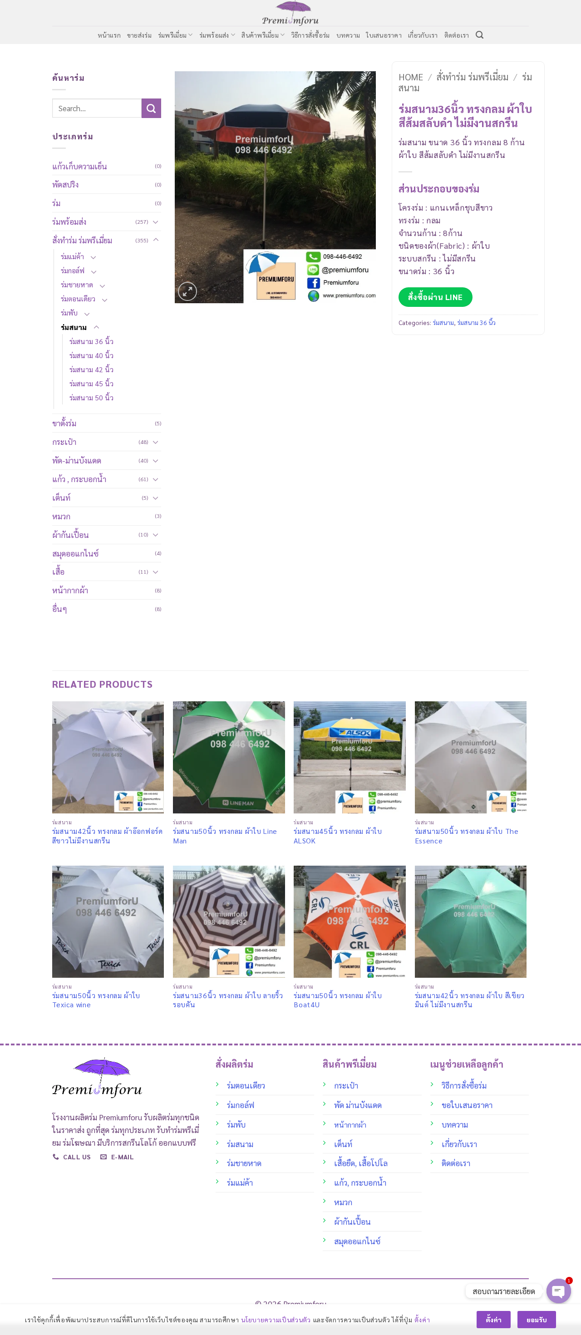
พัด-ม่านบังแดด (76, 460)
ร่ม (56, 202)
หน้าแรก (109, 35)
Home (411, 77)
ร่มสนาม (74, 327)
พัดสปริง (65, 184)
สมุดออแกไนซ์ (75, 553)
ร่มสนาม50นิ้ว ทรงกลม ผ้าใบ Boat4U (338, 1000)
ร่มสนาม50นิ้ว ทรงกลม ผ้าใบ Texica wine (96, 1000)
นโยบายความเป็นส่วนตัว (276, 1319)
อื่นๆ (59, 608)
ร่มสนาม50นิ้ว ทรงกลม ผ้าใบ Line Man (225, 836)
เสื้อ (58, 571)
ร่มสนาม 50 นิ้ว (91, 397)
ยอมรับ (537, 1319)
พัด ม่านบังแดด (358, 1104)
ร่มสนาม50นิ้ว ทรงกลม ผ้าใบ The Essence (467, 836)
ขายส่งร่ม (139, 35)
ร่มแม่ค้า (72, 256)
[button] (187, 291)
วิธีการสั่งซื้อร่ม (310, 35)
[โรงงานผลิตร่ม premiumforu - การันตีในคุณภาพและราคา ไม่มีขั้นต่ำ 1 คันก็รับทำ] (291, 13)
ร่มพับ (69, 312)
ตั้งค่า (422, 1319)
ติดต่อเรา (456, 35)
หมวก (61, 516)
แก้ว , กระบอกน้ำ (79, 478)
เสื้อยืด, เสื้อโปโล (361, 1163)
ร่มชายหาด (77, 284)
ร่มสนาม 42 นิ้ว (91, 369)
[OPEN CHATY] (559, 1291)
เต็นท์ (61, 497)
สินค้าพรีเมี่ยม (260, 35)
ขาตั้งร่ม (64, 423)
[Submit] (151, 108)
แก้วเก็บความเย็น (79, 166)
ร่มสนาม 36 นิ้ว (91, 341)
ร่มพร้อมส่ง (214, 35)
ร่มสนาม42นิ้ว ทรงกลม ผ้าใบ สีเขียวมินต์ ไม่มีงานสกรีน (470, 1000)
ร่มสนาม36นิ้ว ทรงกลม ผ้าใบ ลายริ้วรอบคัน (228, 1000)
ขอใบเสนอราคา (467, 1104)
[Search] (479, 35)
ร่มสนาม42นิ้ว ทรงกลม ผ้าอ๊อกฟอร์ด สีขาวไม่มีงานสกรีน (107, 836)
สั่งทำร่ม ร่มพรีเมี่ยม (82, 240)
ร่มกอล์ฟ (72, 270)
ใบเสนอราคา (384, 35)
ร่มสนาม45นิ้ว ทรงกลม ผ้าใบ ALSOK (338, 836)
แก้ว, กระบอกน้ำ (360, 1182)
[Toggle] (155, 221)
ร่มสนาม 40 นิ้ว (91, 355)
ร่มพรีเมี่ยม (172, 35)
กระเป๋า (64, 441)
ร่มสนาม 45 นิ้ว (91, 383)
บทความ (348, 35)
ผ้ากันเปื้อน (70, 534)
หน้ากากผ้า (70, 590)
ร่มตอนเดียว (78, 298)
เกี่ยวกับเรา (423, 35)
